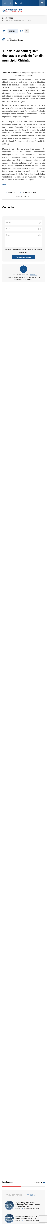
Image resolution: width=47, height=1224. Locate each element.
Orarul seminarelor (14, 1195)
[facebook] (21, 196)
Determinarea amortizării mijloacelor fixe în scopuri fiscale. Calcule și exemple (28, 1204)
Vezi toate (38, 1182)
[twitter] (25, 196)
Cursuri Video (32, 1195)
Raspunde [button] (33, 275)
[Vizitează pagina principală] (12, 10)
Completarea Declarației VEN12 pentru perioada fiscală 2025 (27, 1217)
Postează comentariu (23, 257)
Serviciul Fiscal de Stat (15, 40)
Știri (11, 18)
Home (4, 18)
